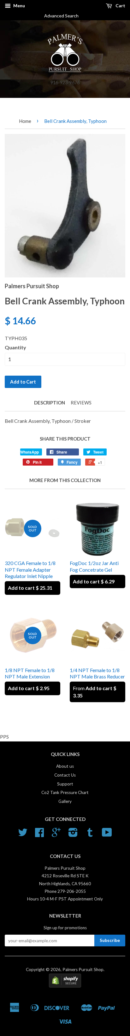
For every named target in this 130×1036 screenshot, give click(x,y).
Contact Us (65, 775)
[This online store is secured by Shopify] (65, 985)
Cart (120, 5)
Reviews (81, 402)
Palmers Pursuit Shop (82, 969)
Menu (18, 5)
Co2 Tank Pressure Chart (65, 792)
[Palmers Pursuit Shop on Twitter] (22, 834)
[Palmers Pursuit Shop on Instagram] (73, 834)
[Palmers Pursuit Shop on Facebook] (39, 834)
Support (65, 783)
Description (49, 402)
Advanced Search (63, 15)
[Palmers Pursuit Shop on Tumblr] (90, 834)
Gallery (65, 801)
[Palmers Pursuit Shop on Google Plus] (56, 834)
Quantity (15, 347)
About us (65, 766)
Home (25, 121)
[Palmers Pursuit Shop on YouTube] (107, 834)
